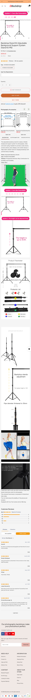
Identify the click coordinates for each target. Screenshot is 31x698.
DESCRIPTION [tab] (5, 137)
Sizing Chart (19, 662)
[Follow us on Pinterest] (9, 633)
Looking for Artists (5, 678)
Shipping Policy (20, 659)
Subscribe (25, 644)
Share (9, 56)
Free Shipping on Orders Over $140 (15, 1)
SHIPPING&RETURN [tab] (14, 137)
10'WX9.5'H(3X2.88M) (7, 67)
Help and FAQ (4, 662)
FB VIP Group (4, 675)
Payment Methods (5, 681)
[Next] (28, 38)
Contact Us (3, 659)
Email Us (19, 677)
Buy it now (15, 100)
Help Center (19, 674)
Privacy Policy (20, 683)
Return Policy (20, 665)
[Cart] (28, 6)
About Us (3, 656)
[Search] (5, 6)
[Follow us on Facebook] (3, 633)
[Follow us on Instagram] (6, 633)
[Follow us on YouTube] (13, 633)
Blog (18, 680)
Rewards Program (5, 672)
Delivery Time (4, 665)
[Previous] (2, 38)
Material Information (21, 656)
